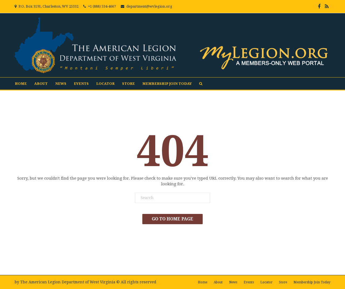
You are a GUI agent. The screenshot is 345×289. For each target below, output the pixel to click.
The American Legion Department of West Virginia (67, 282)
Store (128, 84)
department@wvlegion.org (149, 6)
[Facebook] (319, 6)
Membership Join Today (167, 84)
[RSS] (326, 6)
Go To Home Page (172, 218)
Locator (105, 84)
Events (81, 84)
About (41, 84)
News (60, 84)
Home (21, 84)
